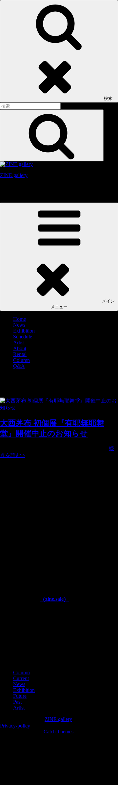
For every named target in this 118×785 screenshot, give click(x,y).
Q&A (19, 366)
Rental (20, 354)
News (19, 325)
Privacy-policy (15, 725)
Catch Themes (58, 731)
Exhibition (24, 331)
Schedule (22, 336)
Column (21, 360)
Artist (19, 342)
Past (17, 702)
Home (19, 319)
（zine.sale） (54, 599)
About (19, 348)
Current (21, 678)
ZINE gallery (14, 175)
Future (20, 696)
